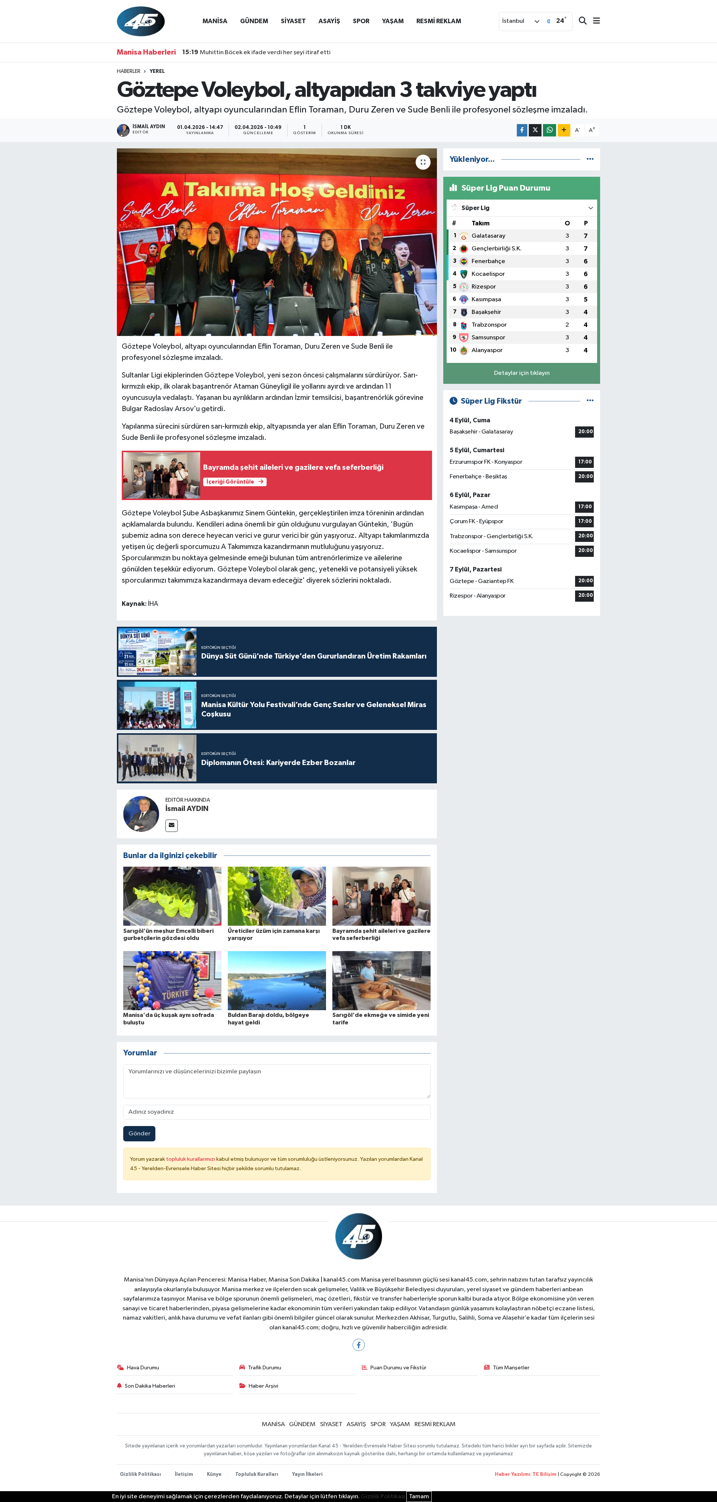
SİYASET (293, 21)
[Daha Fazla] (564, 130)
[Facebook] (359, 1345)
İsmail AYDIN (186, 808)
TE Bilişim (544, 1474)
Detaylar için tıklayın (522, 373)
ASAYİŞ (329, 21)
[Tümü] (590, 159)
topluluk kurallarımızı (191, 1159)
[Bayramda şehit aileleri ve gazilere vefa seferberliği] (381, 896)
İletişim (184, 1474)
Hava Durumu (143, 1367)
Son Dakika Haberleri (150, 1386)
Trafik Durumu (264, 1367)
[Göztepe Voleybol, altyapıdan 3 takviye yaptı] (277, 242)
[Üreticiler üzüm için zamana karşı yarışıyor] (277, 896)
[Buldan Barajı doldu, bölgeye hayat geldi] (277, 980)
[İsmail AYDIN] (141, 814)
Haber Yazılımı (512, 1474)
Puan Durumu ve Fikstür (398, 1367)
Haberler (128, 71)
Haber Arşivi (263, 1386)
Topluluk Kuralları (256, 1474)
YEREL (157, 71)
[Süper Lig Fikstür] (590, 401)
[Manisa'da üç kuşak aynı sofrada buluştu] (172, 980)
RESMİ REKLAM (438, 21)
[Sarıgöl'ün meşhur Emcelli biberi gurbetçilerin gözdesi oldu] (172, 896)
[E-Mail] (171, 826)
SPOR (361, 21)
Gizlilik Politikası (140, 1474)
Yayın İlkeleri (307, 1474)
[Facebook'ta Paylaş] (522, 130)
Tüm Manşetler (511, 1367)
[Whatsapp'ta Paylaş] (549, 130)
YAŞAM (393, 21)
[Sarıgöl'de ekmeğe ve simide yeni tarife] (381, 980)
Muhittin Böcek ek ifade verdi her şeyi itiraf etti (256, 52)
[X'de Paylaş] (535, 130)
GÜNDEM (254, 21)
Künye (214, 1474)
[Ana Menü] (593, 21)
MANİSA (214, 21)
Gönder (139, 1134)
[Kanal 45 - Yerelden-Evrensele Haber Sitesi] (141, 21)
